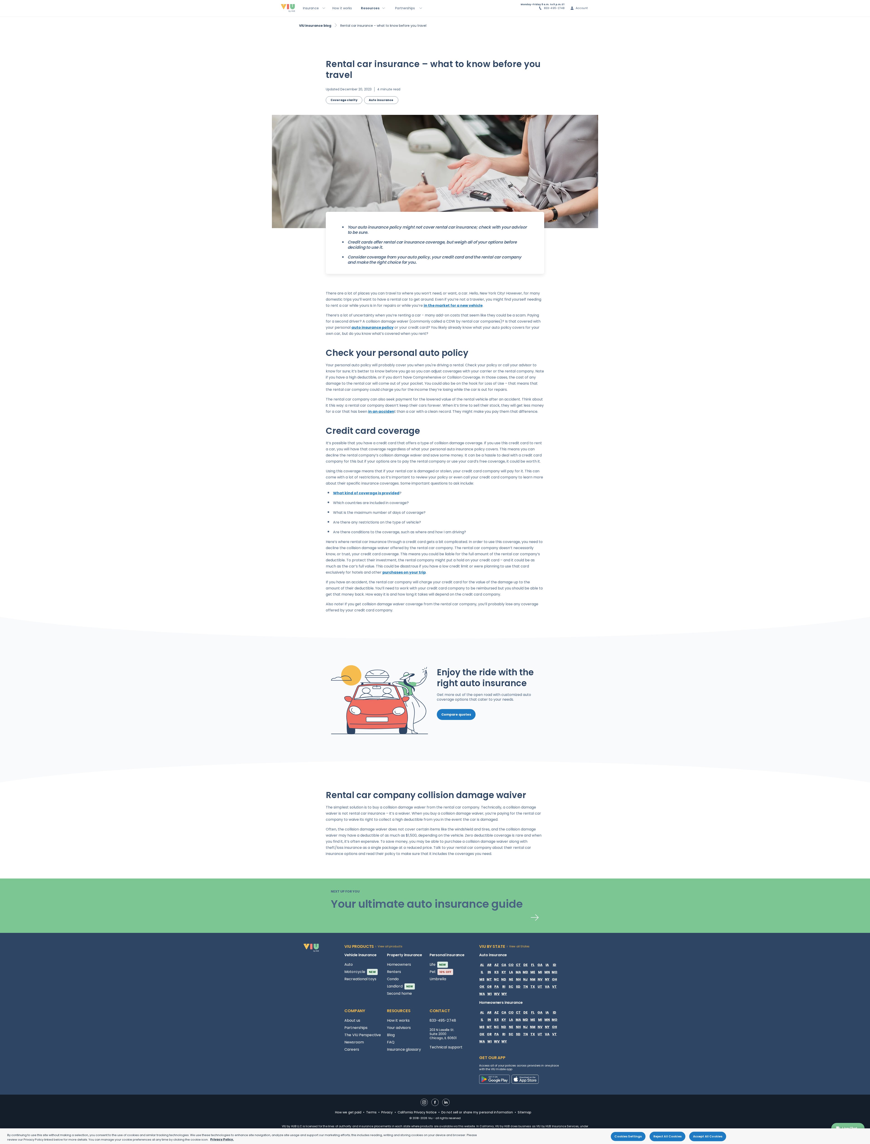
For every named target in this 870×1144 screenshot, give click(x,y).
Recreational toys (360, 979)
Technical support (446, 1047)
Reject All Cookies (667, 1136)
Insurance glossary (404, 1049)
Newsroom (354, 1042)
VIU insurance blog (315, 25)
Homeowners (399, 964)
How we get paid (348, 1112)
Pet (441, 971)
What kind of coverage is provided (366, 493)
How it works (398, 1020)
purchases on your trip (404, 572)
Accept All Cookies (707, 1136)
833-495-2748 (554, 8)
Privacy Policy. (222, 1139)
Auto (348, 964)
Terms (371, 1112)
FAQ (390, 1042)
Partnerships (355, 1027)
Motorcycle (360, 971)
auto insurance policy (372, 327)
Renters (394, 971)
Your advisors (399, 1027)
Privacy (387, 1112)
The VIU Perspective (362, 1035)
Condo (393, 979)
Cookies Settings (628, 1136)
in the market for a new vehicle (453, 305)
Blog (391, 1035)
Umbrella (438, 979)
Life (438, 964)
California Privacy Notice (417, 1112)
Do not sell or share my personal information (477, 1112)
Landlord (400, 986)
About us (352, 1020)
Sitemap (524, 1112)
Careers (351, 1049)
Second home (399, 993)
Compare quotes (456, 714)
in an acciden (381, 411)
